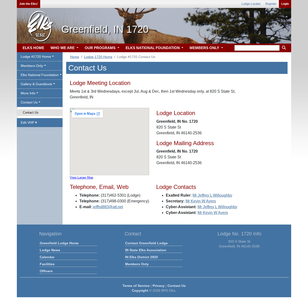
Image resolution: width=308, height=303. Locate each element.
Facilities (47, 264)
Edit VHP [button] (28, 122)
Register (270, 4)
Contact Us (30, 112)
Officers (46, 271)
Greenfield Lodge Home (59, 243)
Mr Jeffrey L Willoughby (212, 195)
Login (285, 4)
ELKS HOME (33, 48)
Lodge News (50, 250)
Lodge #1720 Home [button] (36, 56)
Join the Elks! (28, 4)
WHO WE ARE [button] (63, 48)
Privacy (159, 286)
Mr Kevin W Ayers (201, 201)
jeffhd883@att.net (108, 207)
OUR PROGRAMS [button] (100, 48)
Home (74, 57)
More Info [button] (28, 93)
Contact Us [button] (29, 102)
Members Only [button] (32, 66)
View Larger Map (81, 177)
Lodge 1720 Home (98, 57)
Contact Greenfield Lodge (146, 243)
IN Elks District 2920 (141, 257)
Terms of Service (136, 286)
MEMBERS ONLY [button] (205, 48)
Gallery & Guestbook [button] (36, 84)
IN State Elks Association (145, 250)
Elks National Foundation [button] (40, 75)
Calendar (47, 257)
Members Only (137, 264)
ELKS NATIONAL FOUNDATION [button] (153, 48)
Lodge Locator (251, 4)
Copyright (140, 290)
